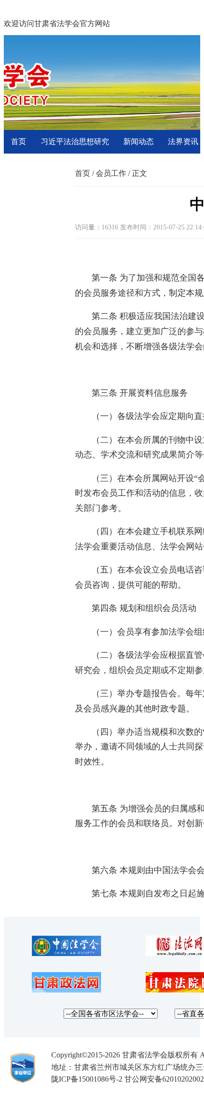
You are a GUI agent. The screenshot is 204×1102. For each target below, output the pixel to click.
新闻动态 (138, 141)
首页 (18, 141)
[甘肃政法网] (66, 990)
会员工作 (111, 173)
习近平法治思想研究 (75, 141)
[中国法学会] (66, 953)
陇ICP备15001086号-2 (86, 1079)
